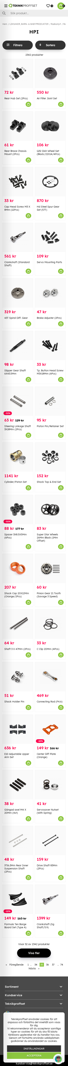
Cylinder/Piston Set (15, 481)
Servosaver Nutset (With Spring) (48, 811)
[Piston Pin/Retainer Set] (50, 401)
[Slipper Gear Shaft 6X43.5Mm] (18, 345)
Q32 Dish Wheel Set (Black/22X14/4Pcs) (48, 152)
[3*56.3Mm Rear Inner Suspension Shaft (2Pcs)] (18, 840)
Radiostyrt (56, 24)
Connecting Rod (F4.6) (49, 701)
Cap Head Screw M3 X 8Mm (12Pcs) (17, 208)
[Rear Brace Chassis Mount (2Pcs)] (18, 126)
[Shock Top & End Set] (50, 457)
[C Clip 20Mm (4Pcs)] (50, 624)
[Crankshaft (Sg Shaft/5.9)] (50, 899)
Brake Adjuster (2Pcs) (49, 317)
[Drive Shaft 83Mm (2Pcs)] (50, 840)
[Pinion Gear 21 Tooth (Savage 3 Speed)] (50, 568)
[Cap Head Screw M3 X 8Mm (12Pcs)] (18, 181)
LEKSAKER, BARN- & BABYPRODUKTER (29, 24)
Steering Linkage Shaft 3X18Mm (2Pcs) (17, 428)
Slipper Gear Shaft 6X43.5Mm (15, 372)
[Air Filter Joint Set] (50, 73)
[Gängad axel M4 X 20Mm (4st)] (18, 784)
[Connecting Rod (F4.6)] (50, 676)
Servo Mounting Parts (49, 262)
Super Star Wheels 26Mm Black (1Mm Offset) (47, 537)
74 (61, 964)
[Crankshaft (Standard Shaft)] (18, 237)
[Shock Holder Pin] (18, 676)
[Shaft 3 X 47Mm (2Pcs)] (18, 624)
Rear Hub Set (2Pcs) (16, 98)
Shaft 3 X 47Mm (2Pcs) (17, 649)
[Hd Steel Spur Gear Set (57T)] (50, 181)
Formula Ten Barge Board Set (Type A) (15, 926)
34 (36, 964)
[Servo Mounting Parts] (50, 237)
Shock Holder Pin (14, 701)
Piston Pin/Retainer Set (50, 426)
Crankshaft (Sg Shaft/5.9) (45, 926)
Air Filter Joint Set (47, 98)
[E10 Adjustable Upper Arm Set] (18, 729)
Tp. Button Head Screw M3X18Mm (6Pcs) (50, 372)
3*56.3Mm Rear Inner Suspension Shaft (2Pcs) (16, 868)
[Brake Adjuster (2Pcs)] (50, 293)
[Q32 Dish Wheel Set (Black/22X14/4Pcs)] (50, 126)
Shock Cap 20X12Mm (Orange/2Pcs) (16, 595)
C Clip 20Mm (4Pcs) (48, 649)
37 (53, 964)
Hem (4, 24)
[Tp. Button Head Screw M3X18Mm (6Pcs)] (50, 345)
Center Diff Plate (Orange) (46, 755)
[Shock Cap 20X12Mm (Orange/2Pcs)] (18, 568)
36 (47, 964)
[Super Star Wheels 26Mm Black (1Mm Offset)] (50, 509)
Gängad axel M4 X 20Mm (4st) (15, 811)
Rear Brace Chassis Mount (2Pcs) (15, 152)
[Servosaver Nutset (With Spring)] (50, 784)
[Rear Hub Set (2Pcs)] (18, 73)
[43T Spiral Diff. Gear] (18, 293)
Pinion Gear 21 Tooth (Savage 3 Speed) (49, 595)
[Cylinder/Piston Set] (18, 457)
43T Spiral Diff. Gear (16, 317)
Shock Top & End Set (49, 481)
